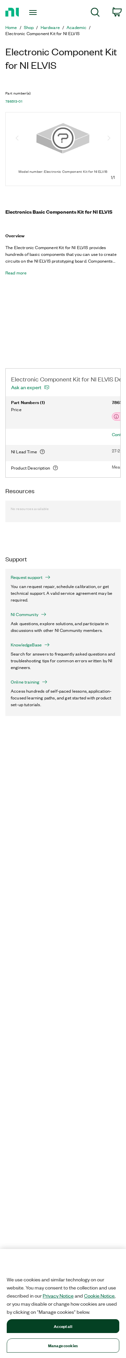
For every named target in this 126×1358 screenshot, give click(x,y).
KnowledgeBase (26, 645)
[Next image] (109, 139)
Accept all (63, 1326)
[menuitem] (95, 13)
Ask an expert (26, 387)
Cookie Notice (99, 1295)
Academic (76, 27)
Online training (25, 682)
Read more (16, 273)
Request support (26, 577)
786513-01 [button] (13, 101)
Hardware (50, 27)
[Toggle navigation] (33, 12)
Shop (29, 27)
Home (11, 27)
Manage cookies (63, 1345)
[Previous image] (17, 139)
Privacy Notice (58, 1295)
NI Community (24, 614)
